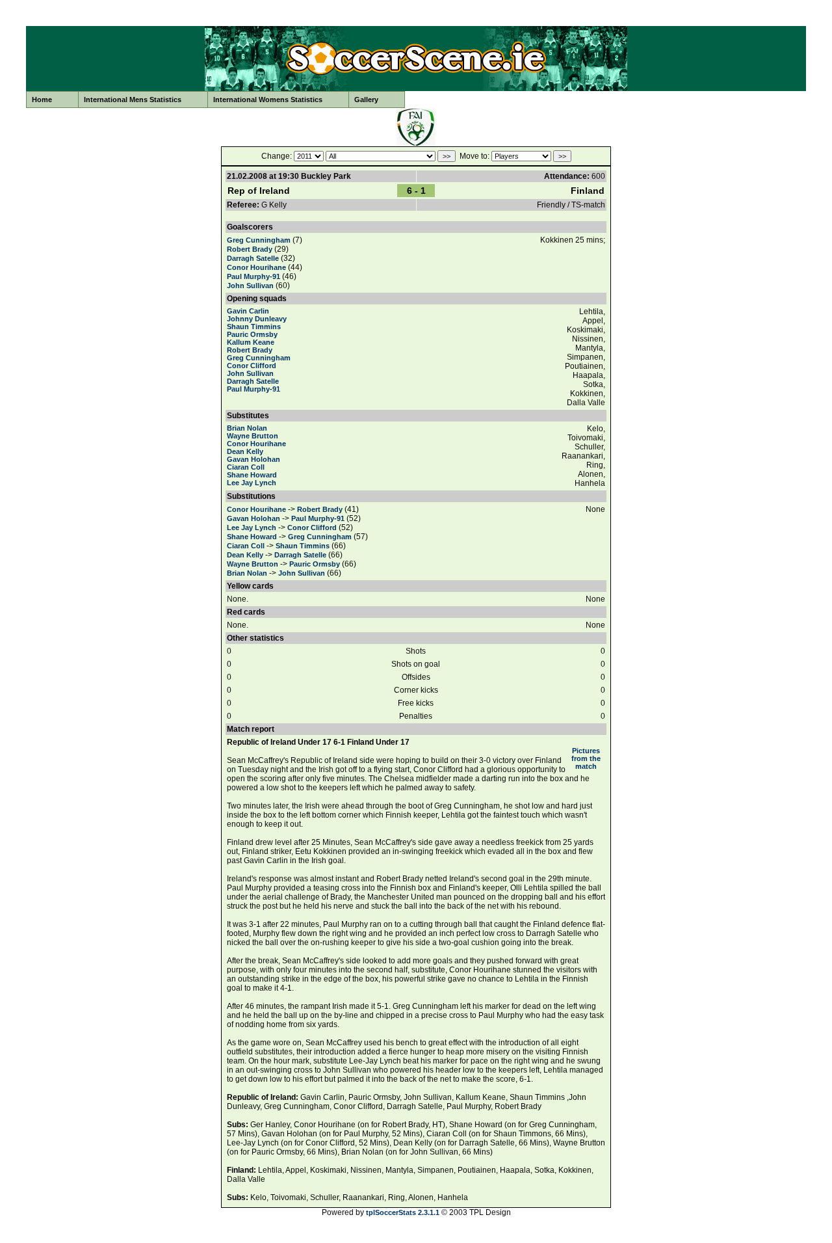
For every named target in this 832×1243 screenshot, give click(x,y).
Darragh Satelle (253, 258)
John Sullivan (250, 285)
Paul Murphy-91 (253, 276)
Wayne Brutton (252, 436)
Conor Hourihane (256, 267)
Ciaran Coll (246, 467)
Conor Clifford (251, 365)
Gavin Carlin (248, 311)
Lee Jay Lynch (251, 483)
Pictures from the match (586, 758)
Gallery (366, 99)
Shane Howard (252, 475)
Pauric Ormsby (252, 334)
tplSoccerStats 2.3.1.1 (402, 1212)
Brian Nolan (247, 428)
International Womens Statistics (267, 99)
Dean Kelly (245, 451)
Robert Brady (249, 249)
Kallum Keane (250, 342)
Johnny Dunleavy (257, 319)
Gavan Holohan (253, 459)
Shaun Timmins (254, 326)
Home (42, 99)
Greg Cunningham (259, 240)
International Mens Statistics (132, 99)
